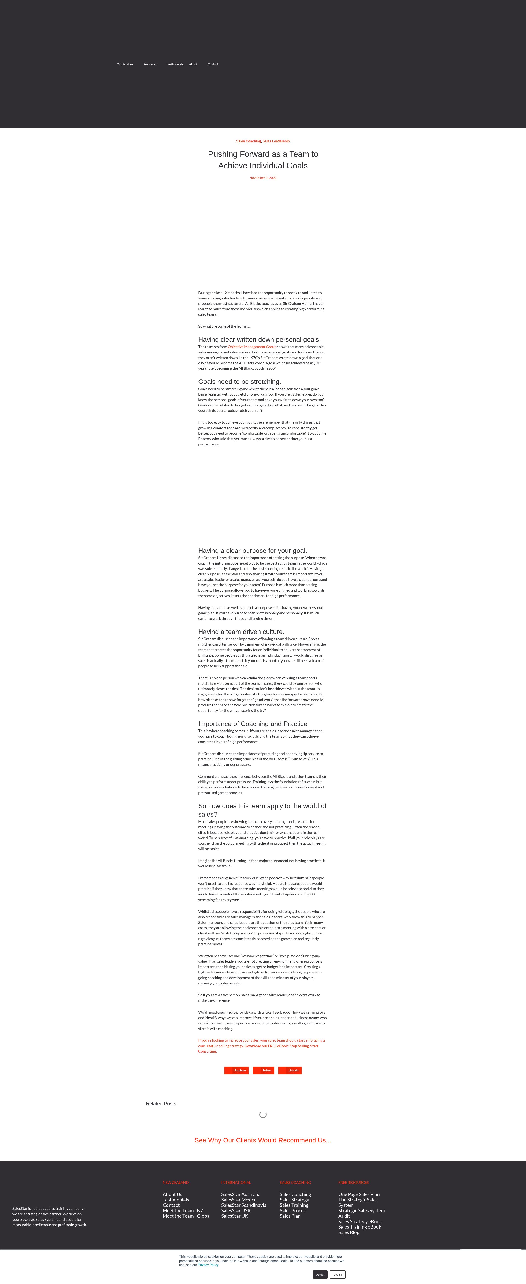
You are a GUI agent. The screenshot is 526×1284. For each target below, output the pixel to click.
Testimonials (175, 64)
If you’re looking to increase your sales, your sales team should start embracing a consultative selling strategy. (261, 1045)
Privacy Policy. (208, 1264)
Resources (150, 64)
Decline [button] (337, 1274)
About (193, 64)
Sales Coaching (248, 141)
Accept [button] (320, 1274)
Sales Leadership (276, 141)
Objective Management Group (252, 346)
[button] (236, 1070)
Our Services (125, 64)
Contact (213, 64)
